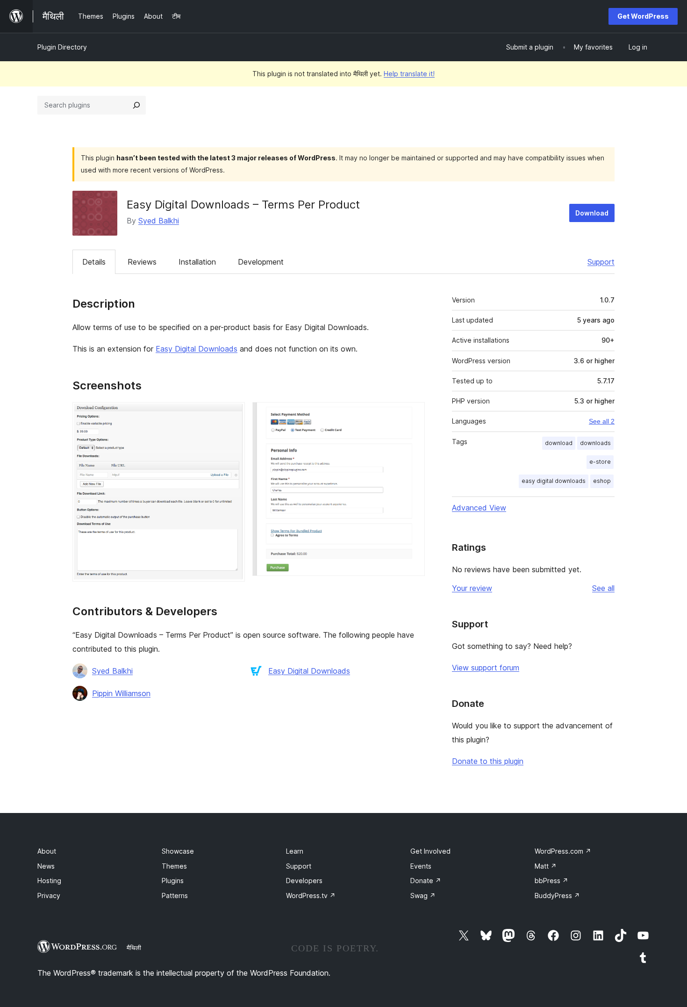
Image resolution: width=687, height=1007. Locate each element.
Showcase (178, 851)
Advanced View (479, 507)
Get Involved (430, 851)
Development (261, 261)
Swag (423, 895)
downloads (595, 442)
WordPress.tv (311, 895)
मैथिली (134, 947)
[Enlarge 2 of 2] (412, 414)
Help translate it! (409, 74)
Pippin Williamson (121, 693)
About (46, 851)
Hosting (49, 881)
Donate (425, 881)
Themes (174, 866)
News (46, 866)
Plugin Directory (62, 47)
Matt (546, 866)
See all (603, 588)
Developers (304, 881)
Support (601, 261)
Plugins (173, 881)
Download (591, 213)
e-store (600, 461)
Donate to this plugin (487, 761)
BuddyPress (557, 895)
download (558, 442)
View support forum (485, 667)
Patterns (175, 895)
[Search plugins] (136, 105)
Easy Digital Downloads (196, 348)
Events (420, 866)
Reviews (142, 261)
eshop (602, 480)
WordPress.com (563, 851)
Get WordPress (643, 16)
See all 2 (602, 421)
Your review (472, 588)
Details (94, 261)
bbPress (551, 881)
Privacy (48, 895)
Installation (197, 261)
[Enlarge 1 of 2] (232, 414)
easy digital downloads (554, 480)
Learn (294, 851)
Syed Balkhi (158, 220)
